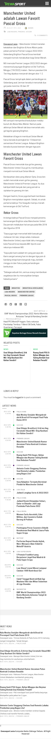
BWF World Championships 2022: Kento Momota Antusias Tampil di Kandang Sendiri (31, 595)
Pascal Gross (11, 295)
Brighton (16, 288)
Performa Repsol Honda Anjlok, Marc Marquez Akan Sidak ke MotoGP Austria (31, 544)
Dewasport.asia (10, 44)
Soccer (29, 32)
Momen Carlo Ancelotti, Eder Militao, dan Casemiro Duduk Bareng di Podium (30, 517)
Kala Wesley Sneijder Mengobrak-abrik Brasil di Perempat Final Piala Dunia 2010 (32, 417)
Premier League (23, 439)
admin (30, 28)
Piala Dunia (21, 412)
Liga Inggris (12, 32)
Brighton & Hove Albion (33, 288)
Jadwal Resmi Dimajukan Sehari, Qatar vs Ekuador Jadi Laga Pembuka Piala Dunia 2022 (31, 503)
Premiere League (26, 295)
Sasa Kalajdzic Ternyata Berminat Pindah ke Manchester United (32, 483)
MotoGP (20, 538)
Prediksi (21, 32)
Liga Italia (21, 490)
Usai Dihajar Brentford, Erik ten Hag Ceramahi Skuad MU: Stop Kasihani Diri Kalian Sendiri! (32, 431)
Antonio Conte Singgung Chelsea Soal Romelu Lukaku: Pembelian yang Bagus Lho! (31, 471)
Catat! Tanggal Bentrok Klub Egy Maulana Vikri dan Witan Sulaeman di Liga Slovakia (32, 581)
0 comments (42, 35)
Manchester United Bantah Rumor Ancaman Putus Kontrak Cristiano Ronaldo (32, 444)
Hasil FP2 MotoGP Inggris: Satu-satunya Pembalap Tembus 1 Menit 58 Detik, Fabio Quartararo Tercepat (22, 324)
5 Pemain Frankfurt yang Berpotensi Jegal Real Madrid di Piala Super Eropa (31, 557)
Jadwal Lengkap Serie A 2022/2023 (32, 492)
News (6, 349)
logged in (19, 397)
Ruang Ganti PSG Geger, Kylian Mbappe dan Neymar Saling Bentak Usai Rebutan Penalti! (32, 458)
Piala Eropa (21, 511)
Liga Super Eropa (24, 552)
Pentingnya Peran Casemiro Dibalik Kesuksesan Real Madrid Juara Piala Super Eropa (33, 530)
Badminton (21, 589)
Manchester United (26, 292)
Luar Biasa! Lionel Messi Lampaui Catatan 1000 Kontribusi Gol (31, 569)
